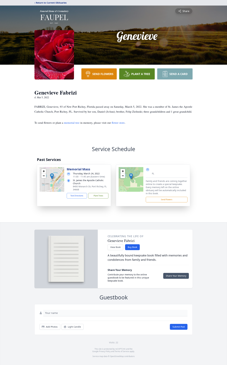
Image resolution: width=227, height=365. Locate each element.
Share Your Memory (176, 275)
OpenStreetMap (117, 356)
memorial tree (72, 122)
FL (153, 173)
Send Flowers (166, 199)
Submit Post (178, 326)
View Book (115, 247)
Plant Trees (98, 195)
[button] (52, 176)
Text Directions (76, 195)
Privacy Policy (105, 351)
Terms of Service (122, 351)
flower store (118, 122)
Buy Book (132, 247)
